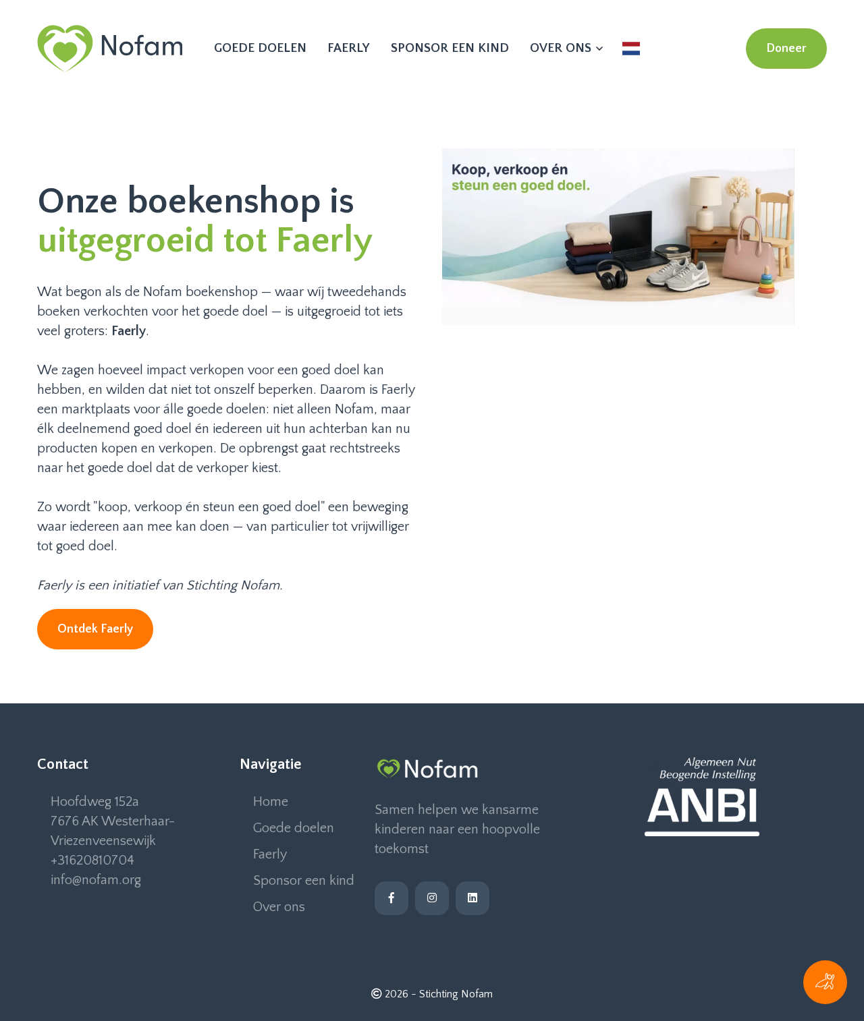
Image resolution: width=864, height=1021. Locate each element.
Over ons (562, 48)
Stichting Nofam (456, 994)
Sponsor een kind (450, 48)
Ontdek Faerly (95, 629)
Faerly (348, 48)
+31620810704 (92, 860)
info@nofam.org (96, 880)
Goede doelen (260, 48)
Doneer (786, 48)
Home (270, 801)
